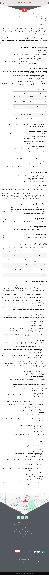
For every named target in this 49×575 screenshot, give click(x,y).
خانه (46, 16)
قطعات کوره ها (37, 16)
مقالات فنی (43, 16)
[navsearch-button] (6, 3)
